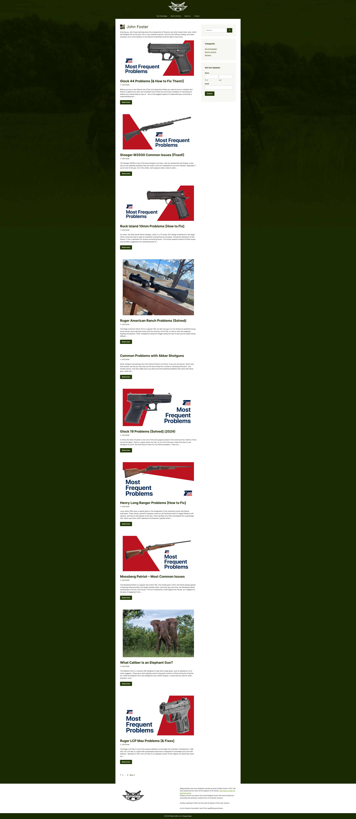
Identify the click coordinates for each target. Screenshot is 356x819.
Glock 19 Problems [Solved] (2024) (147, 431)
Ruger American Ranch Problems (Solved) (153, 320)
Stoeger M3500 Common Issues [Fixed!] (152, 155)
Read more (126, 102)
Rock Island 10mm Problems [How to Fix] (152, 226)
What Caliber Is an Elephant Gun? (146, 662)
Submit (209, 93)
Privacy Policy (187, 816)
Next (132, 775)
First (206, 80)
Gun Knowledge (162, 16)
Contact (196, 16)
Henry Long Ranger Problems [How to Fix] (153, 503)
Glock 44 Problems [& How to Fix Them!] (152, 81)
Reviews (208, 55)
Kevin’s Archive (176, 16)
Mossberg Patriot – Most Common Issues (152, 576)
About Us (187, 16)
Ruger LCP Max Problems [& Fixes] (147, 741)
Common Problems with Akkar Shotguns (152, 356)
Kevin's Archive (210, 52)
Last (220, 80)
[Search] (229, 30)
